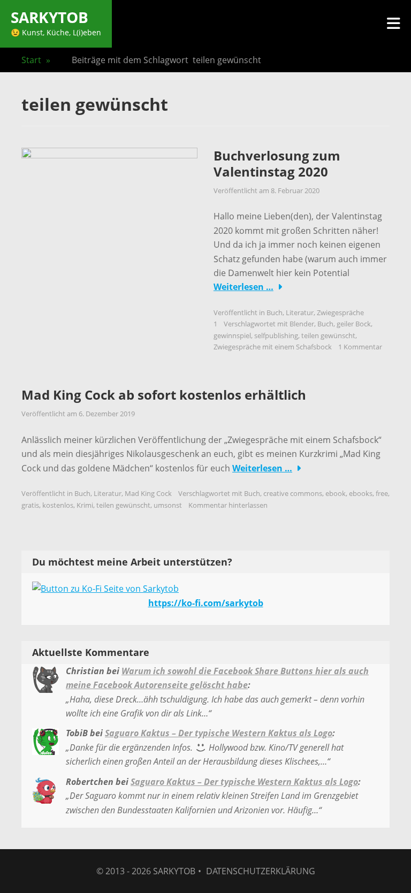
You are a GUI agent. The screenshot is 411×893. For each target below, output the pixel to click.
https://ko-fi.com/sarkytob (205, 603)
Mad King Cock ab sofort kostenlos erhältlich (163, 394)
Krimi (85, 505)
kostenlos (57, 505)
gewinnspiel (232, 335)
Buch (275, 312)
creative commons (292, 493)
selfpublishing (276, 335)
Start (35, 60)
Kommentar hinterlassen (228, 505)
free (382, 493)
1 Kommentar (360, 347)
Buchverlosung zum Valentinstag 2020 (277, 163)
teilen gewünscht (328, 335)
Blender (302, 324)
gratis (30, 505)
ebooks (360, 493)
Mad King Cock (148, 493)
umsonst (168, 505)
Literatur (300, 312)
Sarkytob (49, 17)
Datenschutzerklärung (260, 871)
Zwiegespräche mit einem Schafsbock (273, 347)
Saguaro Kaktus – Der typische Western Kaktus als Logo (218, 733)
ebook (335, 493)
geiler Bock (354, 324)
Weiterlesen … (243, 287)
